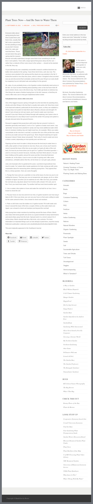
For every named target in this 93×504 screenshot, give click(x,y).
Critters (65, 201)
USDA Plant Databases (71, 471)
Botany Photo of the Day (71, 403)
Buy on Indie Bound (75, 133)
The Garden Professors (70, 364)
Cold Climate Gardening (71, 293)
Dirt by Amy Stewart (70, 305)
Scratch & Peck (68, 356)
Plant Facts (67, 447)
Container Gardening (70, 197)
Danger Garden (68, 297)
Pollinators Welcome (70, 352)
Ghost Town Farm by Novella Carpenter (72, 331)
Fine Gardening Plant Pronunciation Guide (70, 432)
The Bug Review (68, 387)
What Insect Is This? (70, 475)
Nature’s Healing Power (71, 163)
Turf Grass (67, 257)
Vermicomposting (69, 270)
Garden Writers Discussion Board (74, 437)
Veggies (66, 265)
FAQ (64, 205)
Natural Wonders (69, 225)
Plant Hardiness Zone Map (72, 451)
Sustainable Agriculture (71, 249)
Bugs (65, 193)
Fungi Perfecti (68, 309)
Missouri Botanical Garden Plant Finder (74, 442)
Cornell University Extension (72, 423)
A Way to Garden (68, 285)
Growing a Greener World (71, 337)
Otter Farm (66, 348)
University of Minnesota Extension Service (74, 466)
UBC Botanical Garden (71, 461)
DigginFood (67, 301)
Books (65, 189)
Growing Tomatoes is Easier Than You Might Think (73, 168)
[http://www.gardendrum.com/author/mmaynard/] (75, 148)
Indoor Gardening (69, 217)
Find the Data (68, 427)
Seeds (65, 241)
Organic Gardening (69, 229)
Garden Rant (67, 313)
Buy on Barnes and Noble (75, 135)
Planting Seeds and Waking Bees (75, 173)
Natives (66, 221)
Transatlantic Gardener (71, 372)
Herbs (65, 213)
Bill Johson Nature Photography (74, 384)
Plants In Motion (68, 407)
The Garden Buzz (68, 360)
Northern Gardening (70, 344)
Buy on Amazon (75, 131)
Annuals (66, 185)
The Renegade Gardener (71, 368)
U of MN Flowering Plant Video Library (73, 456)
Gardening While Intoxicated (73, 327)
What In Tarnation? (70, 274)
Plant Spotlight (68, 237)
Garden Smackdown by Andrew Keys (73, 318)
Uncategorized (68, 261)
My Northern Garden (70, 341)
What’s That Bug (68, 391)
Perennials (67, 233)
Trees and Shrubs (43, 25)
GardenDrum (67, 323)
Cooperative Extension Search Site (74, 419)
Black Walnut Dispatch (70, 289)
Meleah (26, 25)
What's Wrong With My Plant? (73, 479)
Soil (34, 25)
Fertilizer (66, 209)
